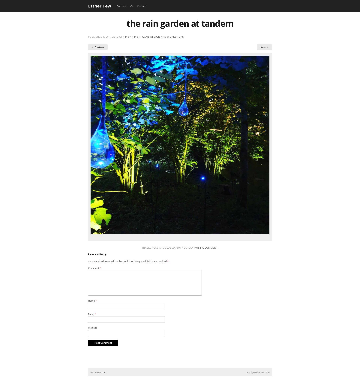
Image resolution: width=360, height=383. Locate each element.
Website (93, 327)
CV (131, 6)
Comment (94, 268)
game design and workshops (163, 36)
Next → (264, 46)
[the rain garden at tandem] (180, 145)
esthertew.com (98, 372)
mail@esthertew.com (258, 372)
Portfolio (122, 6)
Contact (141, 6)
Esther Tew (99, 6)
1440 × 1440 (130, 36)
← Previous (98, 46)
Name (92, 300)
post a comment (206, 247)
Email (92, 314)
